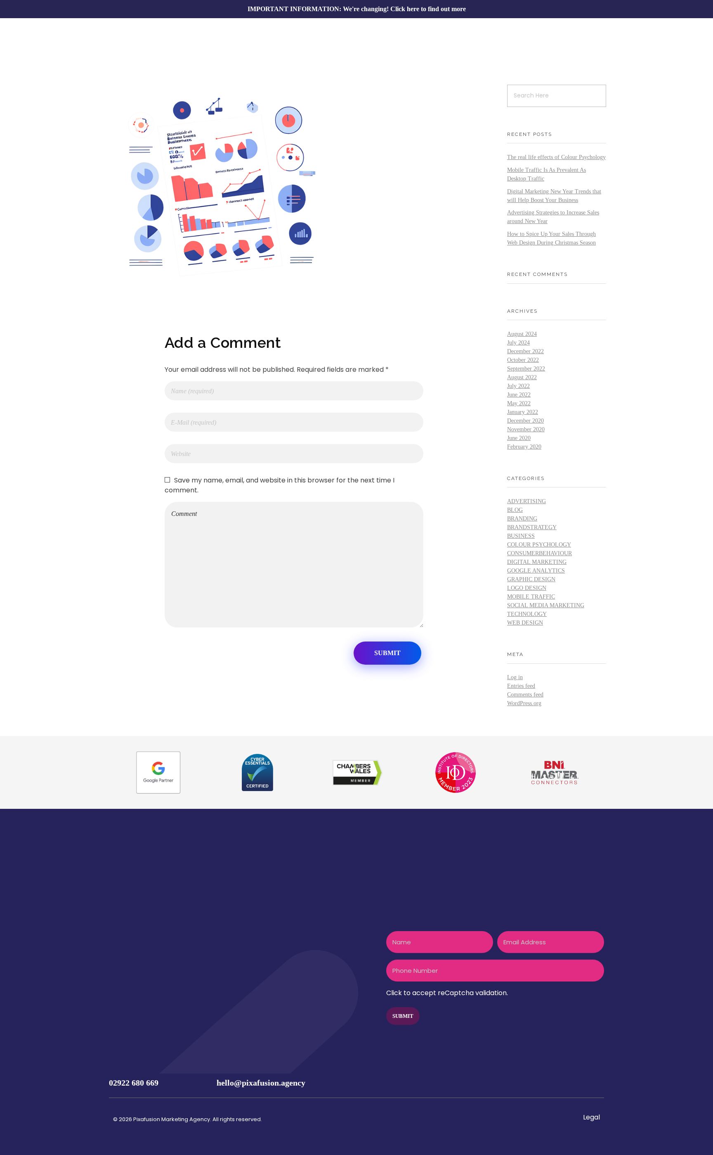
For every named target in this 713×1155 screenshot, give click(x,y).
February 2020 (524, 447)
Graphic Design (531, 579)
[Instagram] (578, 1082)
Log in (515, 677)
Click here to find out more (428, 8)
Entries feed (521, 686)
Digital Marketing (537, 562)
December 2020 (525, 421)
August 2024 (522, 334)
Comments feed (525, 695)
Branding (522, 519)
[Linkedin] (594, 1082)
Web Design (525, 623)
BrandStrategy (532, 527)
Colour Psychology (539, 545)
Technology (527, 614)
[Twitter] (561, 1082)
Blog (515, 510)
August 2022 (522, 377)
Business (521, 536)
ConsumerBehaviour (539, 553)
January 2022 (522, 412)
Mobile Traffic (531, 597)
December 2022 (525, 351)
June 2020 (519, 438)
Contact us (136, 966)
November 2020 (526, 429)
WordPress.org (524, 703)
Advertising (526, 501)
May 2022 (519, 403)
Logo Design (526, 588)
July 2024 (518, 343)
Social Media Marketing (545, 605)
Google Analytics (536, 571)
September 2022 (526, 369)
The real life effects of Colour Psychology (556, 157)
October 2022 (523, 360)
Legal (591, 1117)
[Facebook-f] (545, 1082)
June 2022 (519, 395)
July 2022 (518, 386)
